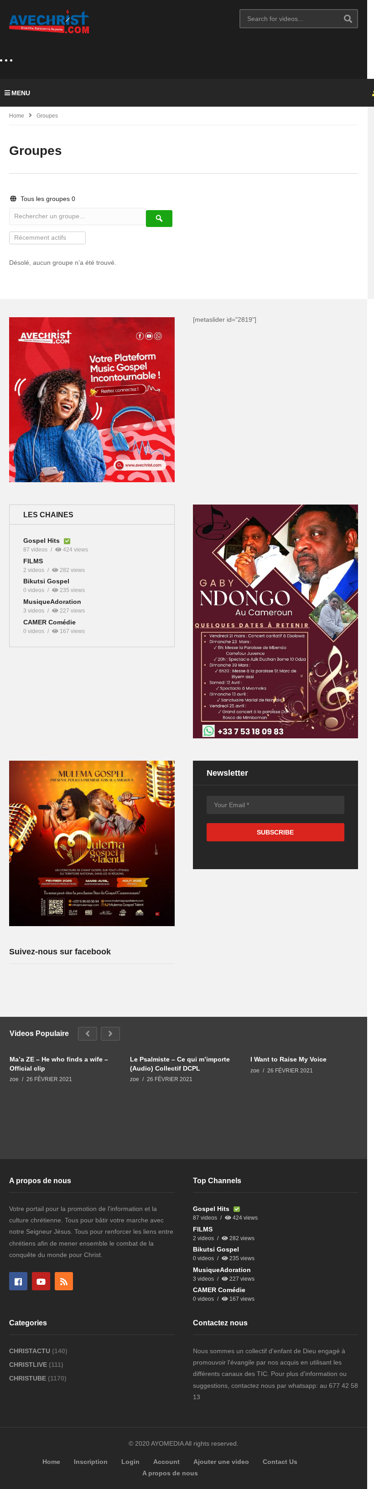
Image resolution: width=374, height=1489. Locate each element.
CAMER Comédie (49, 622)
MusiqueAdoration (52, 601)
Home (16, 116)
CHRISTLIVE (29, 1364)
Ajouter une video (221, 1461)
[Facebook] (18, 1281)
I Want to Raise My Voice (288, 1059)
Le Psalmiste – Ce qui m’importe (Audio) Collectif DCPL (180, 1064)
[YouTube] (41, 1281)
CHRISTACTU (30, 1351)
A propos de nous (170, 1473)
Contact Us (280, 1461)
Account (166, 1461)
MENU (20, 93)
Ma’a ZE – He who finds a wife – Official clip (59, 1064)
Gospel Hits (42, 540)
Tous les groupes (47, 198)
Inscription (91, 1461)
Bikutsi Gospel (46, 581)
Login (130, 1461)
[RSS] (64, 1281)
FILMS (33, 561)
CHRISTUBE (28, 1378)
